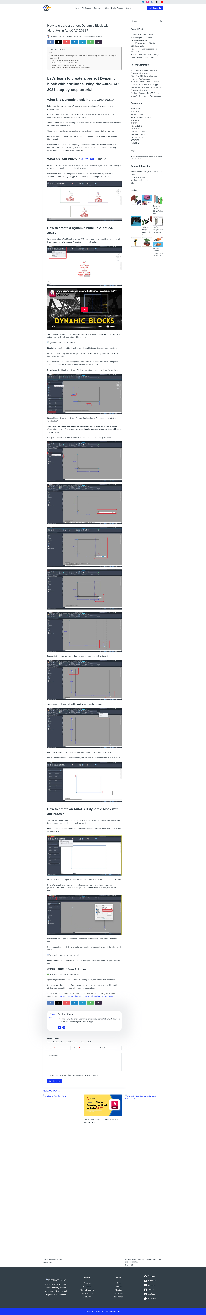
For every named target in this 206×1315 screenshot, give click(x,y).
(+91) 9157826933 (138, 177)
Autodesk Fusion (147, 156)
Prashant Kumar (137, 81)
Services (97, 8)
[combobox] (145, 21)
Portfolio (119, 1286)
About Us (87, 1283)
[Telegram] (82, 42)
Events (128, 8)
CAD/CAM (99, 36)
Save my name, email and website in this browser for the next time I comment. (75, 1075)
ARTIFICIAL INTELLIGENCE (141, 117)
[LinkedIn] (143, 2)
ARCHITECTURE (84, 36)
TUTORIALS (135, 143)
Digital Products (117, 8)
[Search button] (161, 21)
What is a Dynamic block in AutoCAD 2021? (66, 60)
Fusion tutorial (144, 159)
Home (77, 8)
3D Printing (134, 156)
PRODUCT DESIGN (138, 137)
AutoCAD (88, 159)
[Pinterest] (66, 42)
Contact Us (87, 1297)
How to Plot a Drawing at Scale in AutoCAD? (101, 1119)
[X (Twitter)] (157, 2)
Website (103, 1048)
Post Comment (54, 1081)
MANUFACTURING (138, 134)
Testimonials (118, 1297)
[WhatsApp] (90, 42)
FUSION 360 (135, 129)
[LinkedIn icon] (59, 1027)
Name (52, 1048)
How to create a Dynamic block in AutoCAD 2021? (69, 65)
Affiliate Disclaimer (87, 1290)
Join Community (155, 8)
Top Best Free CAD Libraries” (70, 996)
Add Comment (55, 1055)
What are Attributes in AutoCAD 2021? (65, 63)
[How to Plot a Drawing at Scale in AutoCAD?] (103, 1105)
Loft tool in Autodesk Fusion (142, 34)
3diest (133, 183)
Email (77, 1048)
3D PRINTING (136, 112)
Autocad (139, 156)
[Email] (98, 42)
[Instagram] (147, 2)
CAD (132, 159)
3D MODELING (136, 109)
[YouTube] (162, 2)
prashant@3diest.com (139, 180)
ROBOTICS (135, 140)
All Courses (86, 8)
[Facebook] (152, 2)
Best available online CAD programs (98, 996)
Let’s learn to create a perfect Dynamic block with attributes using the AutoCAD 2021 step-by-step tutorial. (83, 57)
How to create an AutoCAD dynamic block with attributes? (71, 68)
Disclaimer (87, 1286)
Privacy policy (87, 1293)
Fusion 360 (136, 159)
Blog (107, 8)
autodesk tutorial (157, 156)
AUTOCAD (92, 36)
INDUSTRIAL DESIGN (139, 131)
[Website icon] (63, 1027)
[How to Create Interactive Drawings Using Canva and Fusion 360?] (144, 1175)
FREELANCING (136, 126)
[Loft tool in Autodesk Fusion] (62, 1175)
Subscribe (119, 1293)
